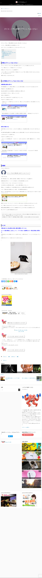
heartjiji (39, 13)
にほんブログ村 (21, 331)
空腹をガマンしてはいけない (7, 51)
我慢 (17, 356)
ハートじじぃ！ (22, 2)
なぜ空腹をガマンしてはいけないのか (9, 52)
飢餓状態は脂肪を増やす (6, 53)
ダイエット (5, 356)
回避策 (3, 56)
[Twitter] (10, 436)
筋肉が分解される (5, 55)
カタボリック (13, 356)
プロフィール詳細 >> (26, 427)
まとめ (3, 57)
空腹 (9, 356)
